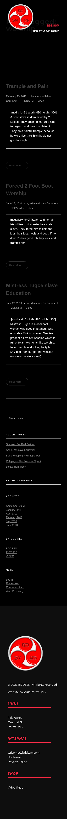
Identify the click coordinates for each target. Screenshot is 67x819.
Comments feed (15, 587)
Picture (30, 208)
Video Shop (15, 787)
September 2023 (15, 506)
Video (41, 100)
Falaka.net (15, 717)
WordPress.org (14, 591)
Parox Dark (15, 727)
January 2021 (13, 510)
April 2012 (11, 513)
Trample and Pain (27, 86)
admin (38, 96)
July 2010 (11, 521)
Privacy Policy (17, 762)
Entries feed (12, 583)
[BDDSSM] (25, 653)
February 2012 (14, 517)
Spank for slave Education (20, 450)
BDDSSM (28, 100)
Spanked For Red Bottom (20, 444)
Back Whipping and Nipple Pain (23, 455)
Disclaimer (15, 757)
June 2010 (12, 525)
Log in (9, 579)
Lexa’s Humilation (16, 466)
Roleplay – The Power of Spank (23, 461)
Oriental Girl (16, 722)
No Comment (50, 203)
